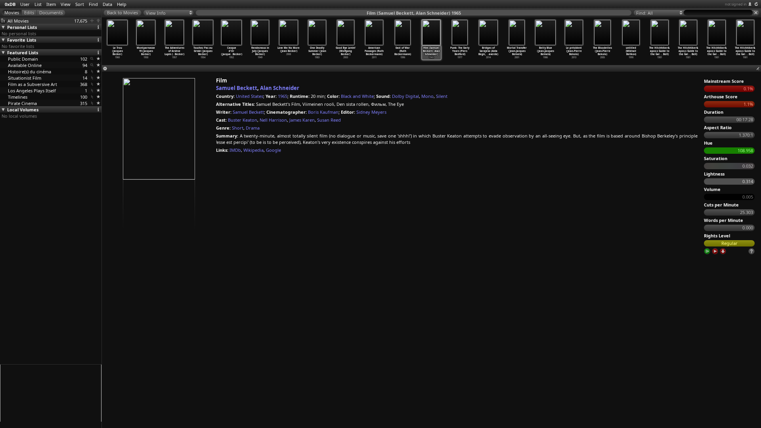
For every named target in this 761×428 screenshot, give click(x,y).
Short (237, 128)
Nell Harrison (273, 120)
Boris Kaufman (323, 112)
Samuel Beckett (236, 88)
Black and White (357, 96)
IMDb (235, 150)
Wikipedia (253, 150)
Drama (253, 128)
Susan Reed (329, 120)
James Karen (302, 120)
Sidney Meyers (371, 112)
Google (273, 150)
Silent (441, 96)
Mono (427, 96)
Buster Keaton (242, 120)
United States (249, 96)
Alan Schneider (279, 88)
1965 (282, 96)
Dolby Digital (405, 96)
